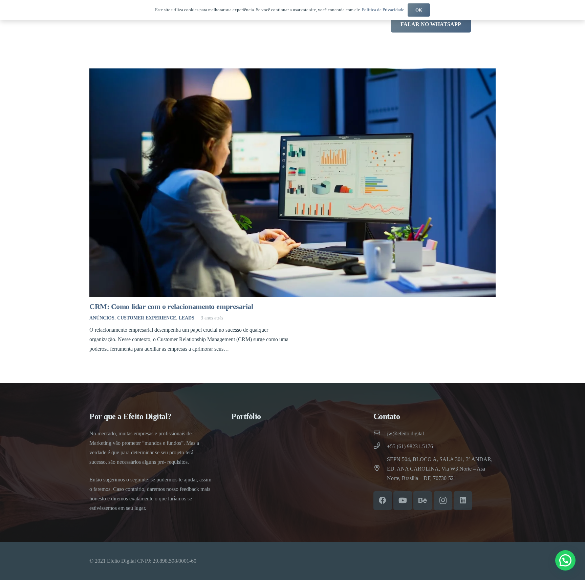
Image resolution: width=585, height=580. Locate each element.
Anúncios (101, 317)
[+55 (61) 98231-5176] (380, 446)
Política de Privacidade (383, 9)
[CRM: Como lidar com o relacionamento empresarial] (292, 182)
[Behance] (422, 500)
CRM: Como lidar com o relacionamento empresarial (171, 306)
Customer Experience (146, 317)
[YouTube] (402, 500)
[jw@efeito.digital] (380, 433)
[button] (565, 560)
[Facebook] (382, 500)
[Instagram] (443, 500)
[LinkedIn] (463, 500)
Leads (186, 317)
